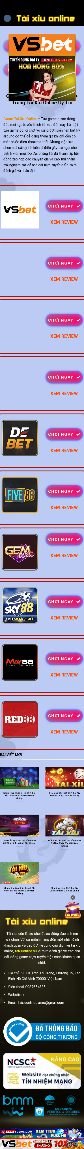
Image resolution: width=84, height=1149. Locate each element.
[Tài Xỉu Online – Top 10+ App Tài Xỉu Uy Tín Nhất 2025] (46, 18)
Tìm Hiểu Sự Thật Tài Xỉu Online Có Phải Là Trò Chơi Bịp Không (19, 841)
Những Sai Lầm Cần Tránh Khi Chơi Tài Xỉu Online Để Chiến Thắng (19, 891)
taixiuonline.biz (26, 951)
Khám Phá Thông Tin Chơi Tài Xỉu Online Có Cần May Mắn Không (19, 796)
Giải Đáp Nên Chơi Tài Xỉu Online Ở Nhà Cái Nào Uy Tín (65, 889)
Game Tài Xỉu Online (20, 119)
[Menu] (7, 18)
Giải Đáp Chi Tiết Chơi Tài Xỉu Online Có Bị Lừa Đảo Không (64, 794)
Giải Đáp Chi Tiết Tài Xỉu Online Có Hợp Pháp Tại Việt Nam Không (64, 843)
